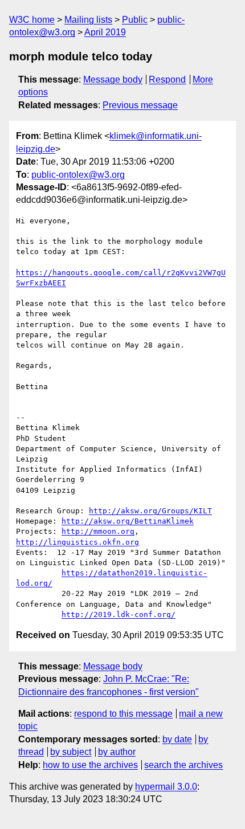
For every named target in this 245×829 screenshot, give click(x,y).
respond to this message (123, 713)
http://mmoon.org (98, 531)
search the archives (183, 765)
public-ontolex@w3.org (78, 174)
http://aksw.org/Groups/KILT (150, 511)
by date (177, 739)
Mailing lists (88, 19)
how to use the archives (90, 765)
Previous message (140, 105)
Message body (112, 79)
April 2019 (105, 32)
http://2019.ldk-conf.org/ (118, 614)
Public (135, 19)
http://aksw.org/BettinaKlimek (128, 521)
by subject (70, 752)
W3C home (32, 19)
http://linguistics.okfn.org (77, 542)
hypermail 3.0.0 (166, 786)
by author (117, 752)
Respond (167, 79)
